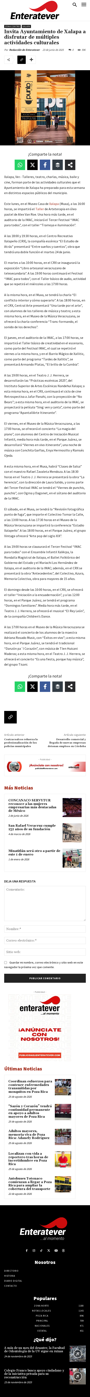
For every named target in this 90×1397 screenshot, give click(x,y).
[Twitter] (48, 1250)
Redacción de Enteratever (24, 50)
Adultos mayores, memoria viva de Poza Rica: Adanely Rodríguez (28, 1134)
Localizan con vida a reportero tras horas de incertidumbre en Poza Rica (28, 1159)
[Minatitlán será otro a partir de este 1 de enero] (72, 858)
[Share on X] (32, 165)
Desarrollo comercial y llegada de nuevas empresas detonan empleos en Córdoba (67, 743)
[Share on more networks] (70, 165)
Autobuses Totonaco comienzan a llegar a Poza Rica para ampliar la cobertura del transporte (30, 1184)
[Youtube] (56, 1250)
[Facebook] (26, 1250)
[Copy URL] (21, 60)
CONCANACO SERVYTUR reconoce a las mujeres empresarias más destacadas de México (32, 805)
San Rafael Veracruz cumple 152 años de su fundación (32, 827)
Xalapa (26, 26)
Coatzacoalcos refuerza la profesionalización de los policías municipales (21, 743)
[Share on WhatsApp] (20, 165)
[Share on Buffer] (57, 165)
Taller (39, 209)
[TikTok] (41, 1250)
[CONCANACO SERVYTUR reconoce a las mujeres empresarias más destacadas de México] (72, 807)
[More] (31, 60)
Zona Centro (12, 26)
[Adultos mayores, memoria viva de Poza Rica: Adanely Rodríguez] (63, 1137)
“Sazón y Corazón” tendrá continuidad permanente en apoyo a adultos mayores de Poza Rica (30, 1111)
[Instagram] (34, 1250)
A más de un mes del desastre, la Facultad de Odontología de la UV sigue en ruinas (34, 1350)
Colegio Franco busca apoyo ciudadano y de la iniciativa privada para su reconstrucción (34, 1374)
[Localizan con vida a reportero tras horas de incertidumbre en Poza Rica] (63, 1159)
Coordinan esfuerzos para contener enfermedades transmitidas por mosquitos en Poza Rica (30, 1086)
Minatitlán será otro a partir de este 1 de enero (34, 853)
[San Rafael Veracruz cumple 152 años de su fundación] (72, 832)
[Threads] (63, 1250)
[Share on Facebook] (45, 165)
